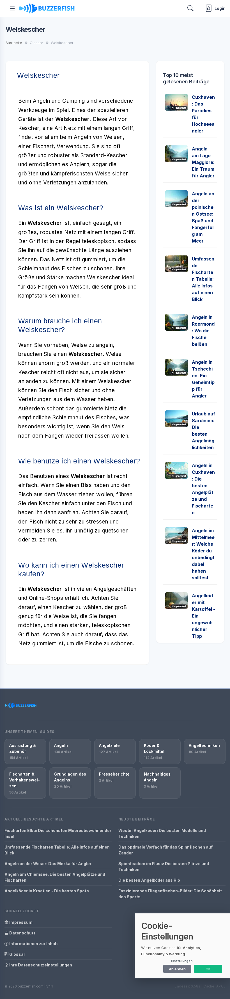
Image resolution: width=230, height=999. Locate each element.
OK (208, 969)
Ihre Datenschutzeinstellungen (40, 965)
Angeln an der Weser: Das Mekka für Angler (47, 863)
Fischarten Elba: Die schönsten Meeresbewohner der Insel (57, 833)
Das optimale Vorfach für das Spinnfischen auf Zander (165, 850)
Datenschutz (22, 933)
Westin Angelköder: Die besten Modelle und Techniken (162, 833)
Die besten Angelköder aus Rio (149, 880)
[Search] (190, 8)
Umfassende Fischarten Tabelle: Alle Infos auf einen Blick (203, 279)
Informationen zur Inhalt (33, 943)
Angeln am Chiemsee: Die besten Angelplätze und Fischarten (54, 877)
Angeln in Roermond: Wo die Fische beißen (203, 330)
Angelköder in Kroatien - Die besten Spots (46, 890)
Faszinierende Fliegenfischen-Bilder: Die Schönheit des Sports (170, 893)
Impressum (20, 922)
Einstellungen (181, 961)
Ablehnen (177, 969)
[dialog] (182, 945)
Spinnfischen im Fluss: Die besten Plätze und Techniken (163, 866)
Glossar (16, 954)
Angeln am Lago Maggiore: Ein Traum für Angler (203, 162)
